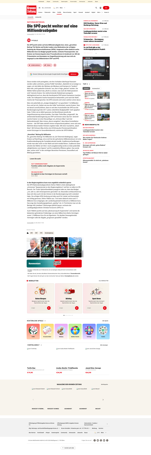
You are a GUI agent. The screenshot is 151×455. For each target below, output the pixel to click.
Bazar (96, 1)
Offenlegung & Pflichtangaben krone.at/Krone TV (41, 424)
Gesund (81, 12)
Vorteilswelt (41, 1)
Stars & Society (67, 12)
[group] (33, 247)
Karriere (101, 428)
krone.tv (106, 12)
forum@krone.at (69, 276)
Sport (74, 12)
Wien (54, 12)
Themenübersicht (75, 273)
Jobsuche (90, 1)
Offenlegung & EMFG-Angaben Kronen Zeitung (68, 424)
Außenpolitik (38, 17)
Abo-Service (32, 432)
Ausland (87, 12)
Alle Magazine (104, 384)
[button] (102, 12)
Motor (99, 12)
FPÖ (41, 233)
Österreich (47, 12)
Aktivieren (73, 74)
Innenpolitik (30, 17)
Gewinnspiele (64, 1)
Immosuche (82, 1)
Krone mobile (73, 1)
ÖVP (36, 233)
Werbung (94, 428)
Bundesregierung (49, 233)
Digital (93, 12)
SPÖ (31, 233)
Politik (59, 12)
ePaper (48, 1)
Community (55, 1)
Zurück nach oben (68, 448)
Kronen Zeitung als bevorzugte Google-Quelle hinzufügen (54, 74)
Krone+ (40, 12)
